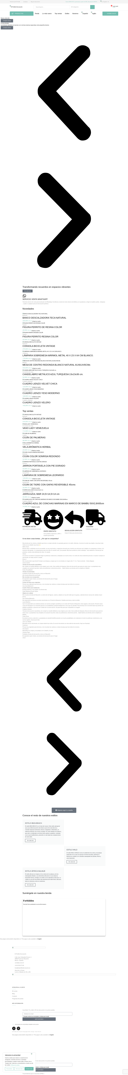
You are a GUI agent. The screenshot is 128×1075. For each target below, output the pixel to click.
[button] (64, 680)
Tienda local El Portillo (15, 1)
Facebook (14, 1029)
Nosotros (75, 13)
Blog (13, 993)
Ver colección (30, 840)
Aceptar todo (29, 1068)
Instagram (18, 1029)
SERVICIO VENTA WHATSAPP (35, 299)
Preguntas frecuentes (17, 998)
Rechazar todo (19, 1068)
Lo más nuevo (47, 13)
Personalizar (9, 1068)
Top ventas (58, 13)
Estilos (67, 13)
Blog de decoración (35, 1)
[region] (19, 1062)
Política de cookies (15, 1065)
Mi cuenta (14, 991)
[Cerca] (33, 1053)
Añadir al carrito (36, 321)
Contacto (25, 1)
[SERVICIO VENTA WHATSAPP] (24, 296)
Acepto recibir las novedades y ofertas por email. (36, 1016)
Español (105, 1)
